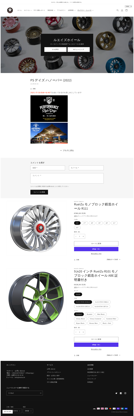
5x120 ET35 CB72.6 (83, 306)
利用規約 (90, 382)
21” (114, 223)
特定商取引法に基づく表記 (95, 372)
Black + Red (107, 323)
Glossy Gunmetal (95, 319)
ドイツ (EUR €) (13, 411)
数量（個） (77, 232)
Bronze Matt (93, 323)
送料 (75, 216)
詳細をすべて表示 (112, 259)
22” (77, 227)
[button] (27, 10)
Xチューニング (78, 49)
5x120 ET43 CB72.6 (101, 306)
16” (77, 223)
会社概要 (90, 369)
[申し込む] (40, 393)
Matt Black (101, 314)
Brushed (89, 314)
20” (107, 223)
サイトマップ (91, 379)
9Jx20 (78, 294)
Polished (79, 314)
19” (99, 223)
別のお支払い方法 (96, 253)
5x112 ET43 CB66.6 (101, 302)
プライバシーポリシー (54, 372)
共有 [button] (34, 89)
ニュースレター (92, 375)
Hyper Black (80, 323)
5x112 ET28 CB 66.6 (83, 302)
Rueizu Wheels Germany (121, 412)
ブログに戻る (68, 150)
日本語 (27, 411)
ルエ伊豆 (55, 49)
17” (85, 223)
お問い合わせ (51, 369)
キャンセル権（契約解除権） (56, 379)
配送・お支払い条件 (53, 375)
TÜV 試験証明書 (52, 382)
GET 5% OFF (7, 411)
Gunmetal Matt (111, 319)
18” (92, 223)
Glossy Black (80, 319)
